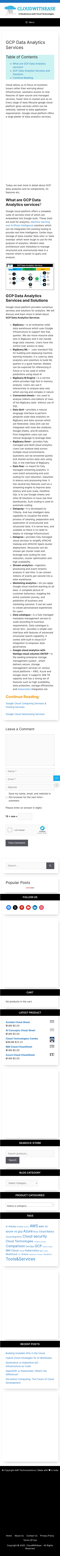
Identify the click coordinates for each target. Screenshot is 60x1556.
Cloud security (35, 1236)
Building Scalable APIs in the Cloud (25, 1353)
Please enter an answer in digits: (24, 807)
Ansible (20, 1227)
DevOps (30, 1246)
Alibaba (12, 1226)
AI (7, 1226)
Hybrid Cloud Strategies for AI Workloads (29, 1358)
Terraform (47, 1254)
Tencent (40, 1254)
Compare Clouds (40, 1242)
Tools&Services (20, 1259)
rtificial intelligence (22, 225)
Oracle (24, 1254)
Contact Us (32, 1535)
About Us (19, 1535)
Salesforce (32, 1254)
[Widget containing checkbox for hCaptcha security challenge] (27, 830)
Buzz (35, 1231)
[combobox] (30, 1205)
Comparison (15, 1246)
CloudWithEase (34, 1545)
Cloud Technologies (19, 1241)
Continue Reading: (23, 77)
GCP (38, 1246)
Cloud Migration (14, 1236)
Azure (28, 1231)
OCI (19, 1254)
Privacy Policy (47, 1535)
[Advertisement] (30, 153)
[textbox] (30, 1206)
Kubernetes (24, 689)
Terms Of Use (30, 1540)
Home (9, 1535)
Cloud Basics (46, 1231)
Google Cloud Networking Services (25, 714)
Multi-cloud (44, 1251)
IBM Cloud (12, 1250)
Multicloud (11, 1254)
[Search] (50, 865)
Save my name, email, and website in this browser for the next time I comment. (30, 797)
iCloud (21, 1251)
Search (12, 1160)
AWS (34, 1226)
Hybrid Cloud (47, 1247)
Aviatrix (26, 1227)
